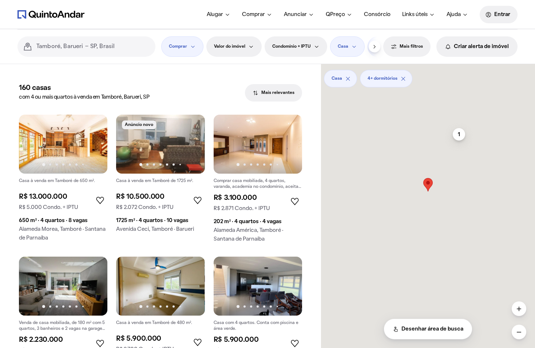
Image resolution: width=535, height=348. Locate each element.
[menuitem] (218, 14)
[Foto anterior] (32, 144)
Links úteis (415, 14)
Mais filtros (411, 46)
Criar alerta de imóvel (481, 46)
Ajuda (454, 14)
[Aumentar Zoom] (519, 308)
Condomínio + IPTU (291, 46)
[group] (63, 181)
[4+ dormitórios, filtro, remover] (403, 78)
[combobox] (93, 46)
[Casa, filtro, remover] (348, 78)
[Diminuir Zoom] (519, 332)
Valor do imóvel (229, 46)
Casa (343, 46)
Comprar (253, 14)
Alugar (215, 14)
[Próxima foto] (94, 144)
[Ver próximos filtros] (374, 46)
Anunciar (295, 14)
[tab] (273, 93)
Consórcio (377, 14)
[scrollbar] (428, 76)
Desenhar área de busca (432, 329)
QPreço (335, 14)
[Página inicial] (50, 14)
